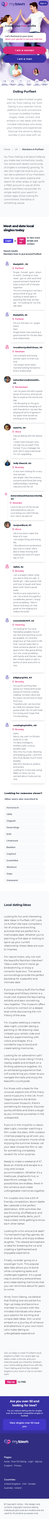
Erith (9, 834)
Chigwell (11, 821)
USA (24, 1484)
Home (7, 149)
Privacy (17, 1465)
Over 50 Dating (18, 1461)
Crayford (11, 854)
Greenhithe (12, 860)
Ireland (17, 1488)
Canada (31, 1484)
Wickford (11, 867)
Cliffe (9, 814)
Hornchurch (13, 807)
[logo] (13, 4)
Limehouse (12, 841)
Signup (38, 1461)
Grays (9, 874)
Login (8, 241)
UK (16, 149)
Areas (7, 1461)
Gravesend (12, 880)
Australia (8, 1488)
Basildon (11, 847)
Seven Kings (13, 827)
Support (8, 1465)
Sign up (21, 241)
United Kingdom (12, 1484)
